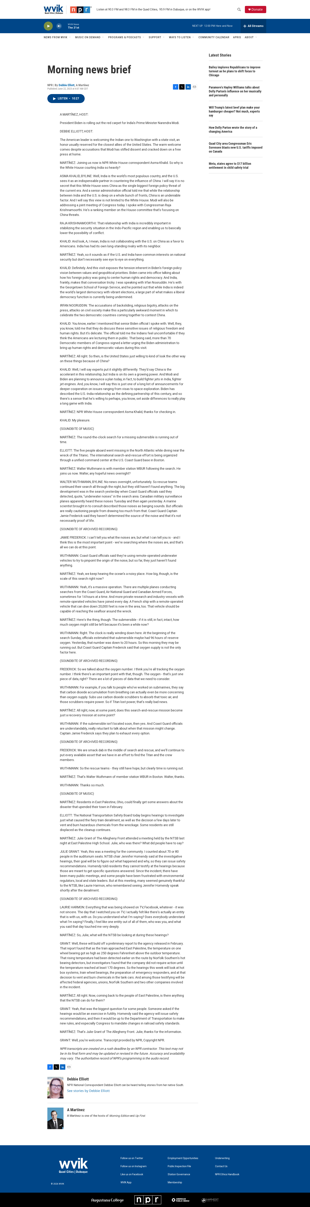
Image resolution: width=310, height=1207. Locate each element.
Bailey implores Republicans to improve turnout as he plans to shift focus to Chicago (234, 71)
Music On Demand (87, 37)
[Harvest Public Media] (210, 1199)
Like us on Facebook (132, 1174)
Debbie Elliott (66, 85)
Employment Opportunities (183, 1158)
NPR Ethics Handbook (227, 1174)
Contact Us (221, 1166)
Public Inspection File (179, 1166)
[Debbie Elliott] (55, 1087)
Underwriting (222, 1158)
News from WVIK (55, 37)
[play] (48, 26)
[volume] (59, 26)
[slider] (64, 26)
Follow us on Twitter (132, 1158)
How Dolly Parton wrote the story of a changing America (233, 129)
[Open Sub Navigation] (70, 37)
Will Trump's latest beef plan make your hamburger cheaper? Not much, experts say (234, 111)
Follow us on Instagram (134, 1166)
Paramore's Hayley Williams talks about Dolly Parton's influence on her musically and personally (235, 91)
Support (155, 37)
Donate (257, 9)
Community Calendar (213, 37)
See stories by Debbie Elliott (88, 1091)
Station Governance (179, 1174)
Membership (175, 1182)
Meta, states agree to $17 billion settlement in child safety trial (230, 165)
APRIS (237, 37)
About (249, 37)
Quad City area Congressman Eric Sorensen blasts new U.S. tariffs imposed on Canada (235, 147)
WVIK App (126, 1182)
